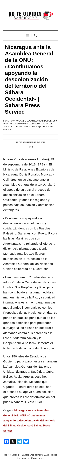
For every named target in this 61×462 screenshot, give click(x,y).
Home (6, 121)
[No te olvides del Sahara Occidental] (30, 15)
